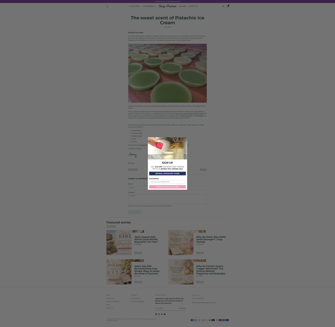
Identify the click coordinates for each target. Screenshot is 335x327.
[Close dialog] (149, 139)
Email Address (154, 179)
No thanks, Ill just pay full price (167, 187)
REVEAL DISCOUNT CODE (167, 173)
